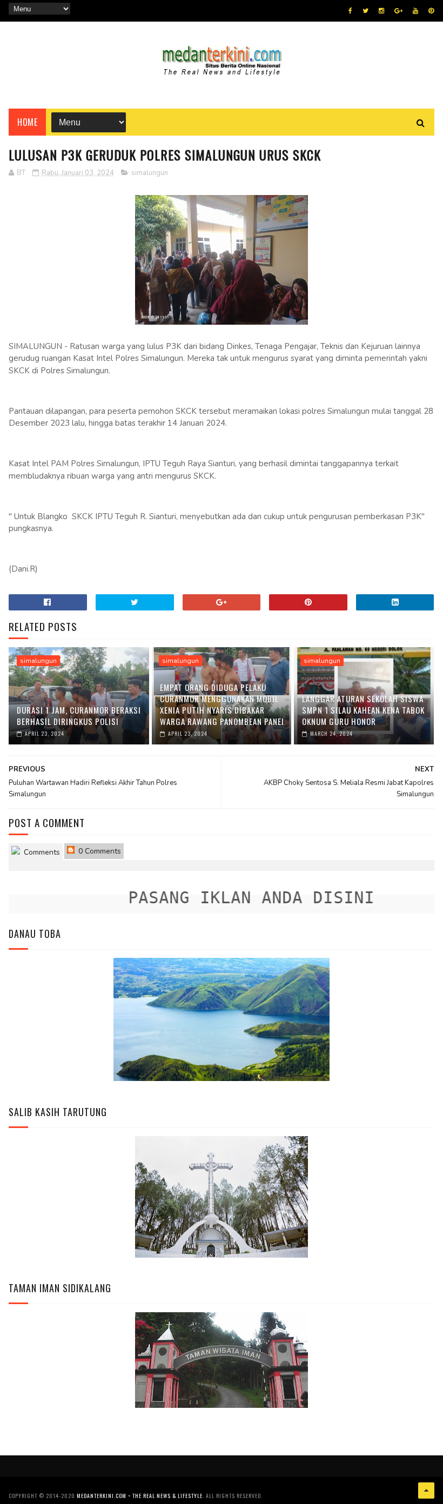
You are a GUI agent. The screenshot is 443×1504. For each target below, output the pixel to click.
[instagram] (381, 11)
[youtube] (415, 11)
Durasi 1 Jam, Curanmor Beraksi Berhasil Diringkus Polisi (79, 715)
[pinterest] (431, 11)
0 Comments (98, 851)
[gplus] (398, 11)
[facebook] (350, 11)
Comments (41, 852)
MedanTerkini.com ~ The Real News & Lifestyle (140, 1496)
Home (27, 122)
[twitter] (365, 11)
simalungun (149, 173)
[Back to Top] (426, 1490)
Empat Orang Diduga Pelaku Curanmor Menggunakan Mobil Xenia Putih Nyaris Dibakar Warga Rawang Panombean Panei (222, 704)
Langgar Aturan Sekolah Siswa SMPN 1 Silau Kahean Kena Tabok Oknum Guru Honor (363, 710)
